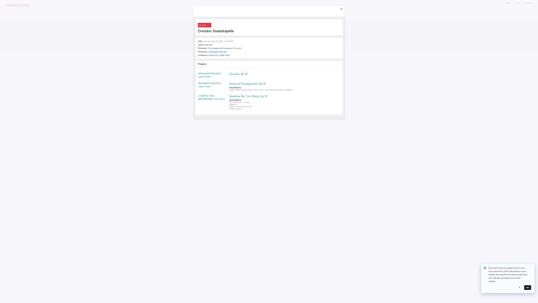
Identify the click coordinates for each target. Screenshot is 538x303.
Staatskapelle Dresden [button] (217, 52)
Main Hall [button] (208, 45)
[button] (341, 9)
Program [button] (202, 64)
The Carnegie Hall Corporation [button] (220, 48)
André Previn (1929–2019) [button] (218, 55)
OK (527, 288)
